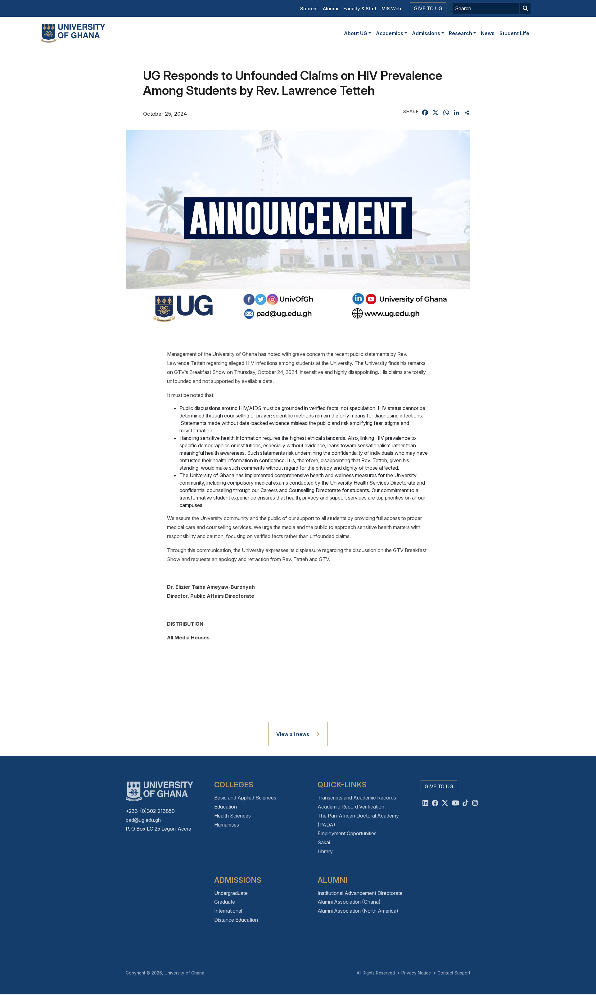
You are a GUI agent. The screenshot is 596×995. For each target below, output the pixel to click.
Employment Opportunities (347, 833)
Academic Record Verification (351, 807)
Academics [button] (389, 33)
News (487, 33)
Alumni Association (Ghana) (349, 902)
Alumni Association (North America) (358, 911)
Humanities (226, 825)
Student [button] (309, 9)
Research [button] (460, 33)
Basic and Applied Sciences (245, 798)
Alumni (330, 9)
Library (325, 851)
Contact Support (453, 972)
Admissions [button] (426, 33)
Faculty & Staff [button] (360, 9)
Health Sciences (232, 816)
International (228, 911)
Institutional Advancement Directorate (360, 893)
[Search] (525, 8)
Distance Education (236, 920)
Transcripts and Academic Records (357, 798)
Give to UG (428, 8)
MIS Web (391, 9)
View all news (292, 734)
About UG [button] (355, 33)
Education (225, 807)
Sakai (324, 842)
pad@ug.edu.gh (143, 820)
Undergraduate (231, 893)
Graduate (224, 902)
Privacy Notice (416, 972)
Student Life (514, 33)
